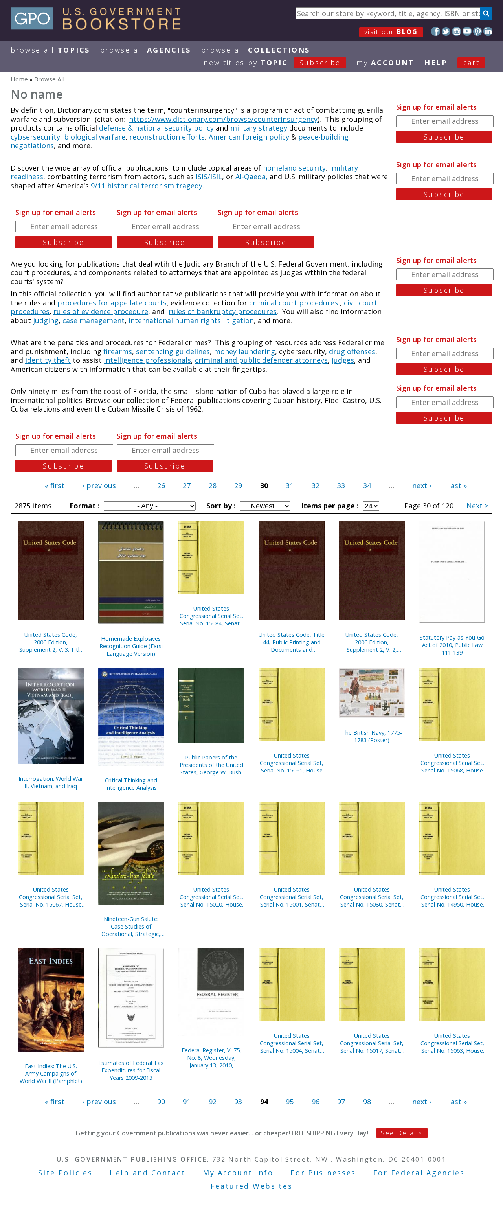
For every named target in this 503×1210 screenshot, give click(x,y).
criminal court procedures (293, 302)
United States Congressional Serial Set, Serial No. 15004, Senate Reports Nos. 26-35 (291, 1043)
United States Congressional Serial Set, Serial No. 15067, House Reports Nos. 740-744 (51, 897)
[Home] (99, 27)
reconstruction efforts (167, 137)
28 (213, 485)
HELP (436, 62)
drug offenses (352, 351)
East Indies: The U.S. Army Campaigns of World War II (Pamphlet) (51, 1073)
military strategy (258, 127)
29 (238, 485)
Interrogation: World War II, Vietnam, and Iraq (50, 782)
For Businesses (323, 1172)
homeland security (294, 168)
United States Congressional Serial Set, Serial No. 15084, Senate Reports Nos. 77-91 (211, 616)
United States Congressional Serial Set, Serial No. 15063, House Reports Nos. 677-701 (452, 1043)
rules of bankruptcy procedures (223, 311)
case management (93, 320)
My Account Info (238, 1172)
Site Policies (65, 1172)
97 (341, 1101)
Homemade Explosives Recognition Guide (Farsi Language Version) (131, 646)
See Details (401, 1133)
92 (213, 1101)
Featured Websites (252, 1186)
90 (161, 1101)
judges (343, 360)
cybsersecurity (35, 137)
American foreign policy (250, 137)
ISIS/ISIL (209, 176)
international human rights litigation (191, 320)
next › (421, 485)
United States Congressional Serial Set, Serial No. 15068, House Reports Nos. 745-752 (452, 763)
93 (238, 1101)
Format (84, 505)
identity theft (48, 360)
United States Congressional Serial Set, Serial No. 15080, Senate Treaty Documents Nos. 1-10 (372, 897)
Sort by (220, 505)
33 (341, 485)
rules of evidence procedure (100, 311)
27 (187, 485)
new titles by (272, 62)
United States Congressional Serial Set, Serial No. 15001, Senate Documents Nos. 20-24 (291, 897)
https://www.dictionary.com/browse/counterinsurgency (223, 119)
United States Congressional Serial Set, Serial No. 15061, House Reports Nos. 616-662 (291, 763)
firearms (117, 351)
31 (290, 485)
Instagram (456, 31)
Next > (477, 505)
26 (161, 485)
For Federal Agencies (419, 1172)
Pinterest (477, 31)
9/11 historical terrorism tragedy (146, 185)
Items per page (329, 505)
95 (290, 1101)
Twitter (446, 31)
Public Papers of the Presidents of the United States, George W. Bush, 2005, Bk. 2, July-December (211, 765)
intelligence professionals (147, 360)
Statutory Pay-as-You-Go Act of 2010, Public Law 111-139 (452, 645)
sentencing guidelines (173, 351)
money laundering (244, 351)
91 (187, 1101)
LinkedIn (487, 31)
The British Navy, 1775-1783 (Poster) (371, 736)
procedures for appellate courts (112, 302)
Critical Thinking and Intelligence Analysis (131, 783)
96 (315, 1101)
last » (458, 485)
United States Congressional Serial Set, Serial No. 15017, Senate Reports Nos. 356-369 (372, 1043)
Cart (471, 62)
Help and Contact (147, 1172)
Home (19, 79)
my (385, 62)
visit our (391, 32)
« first (54, 485)
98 (367, 1101)
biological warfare (94, 137)
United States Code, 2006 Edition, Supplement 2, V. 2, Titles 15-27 (371, 642)
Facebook (435, 31)
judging (46, 320)
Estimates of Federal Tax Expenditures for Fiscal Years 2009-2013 (131, 1070)
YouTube (467, 31)
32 (315, 485)
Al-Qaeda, (251, 176)
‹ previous (99, 485)
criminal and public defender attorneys (261, 360)
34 (367, 485)
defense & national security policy (156, 127)
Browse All (50, 50)
